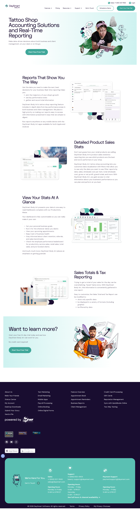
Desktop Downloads (13, 407)
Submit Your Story (12, 410)
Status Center (10, 399)
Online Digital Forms (46, 410)
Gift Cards (108, 396)
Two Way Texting (111, 407)
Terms (72, 506)
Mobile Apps (43, 399)
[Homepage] (12, 6)
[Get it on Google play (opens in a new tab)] (27, 450)
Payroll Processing (45, 403)
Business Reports (77, 403)
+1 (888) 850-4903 (75, 477)
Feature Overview (78, 392)
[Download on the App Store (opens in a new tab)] (12, 450)
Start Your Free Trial (36, 52)
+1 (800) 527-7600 (55, 479)
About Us (8, 392)
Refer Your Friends (12, 396)
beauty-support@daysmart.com (81, 479)
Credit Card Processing (113, 392)
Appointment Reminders (80, 399)
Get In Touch (30, 483)
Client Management (79, 407)
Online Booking (44, 407)
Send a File (9, 414)
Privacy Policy (84, 506)
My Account (9, 403)
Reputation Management (114, 399)
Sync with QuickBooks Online (115, 403)
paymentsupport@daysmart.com (116, 479)
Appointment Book (78, 396)
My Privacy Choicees (102, 506)
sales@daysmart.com (56, 482)
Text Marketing (44, 392)
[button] (48, 8)
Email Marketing (44, 396)
